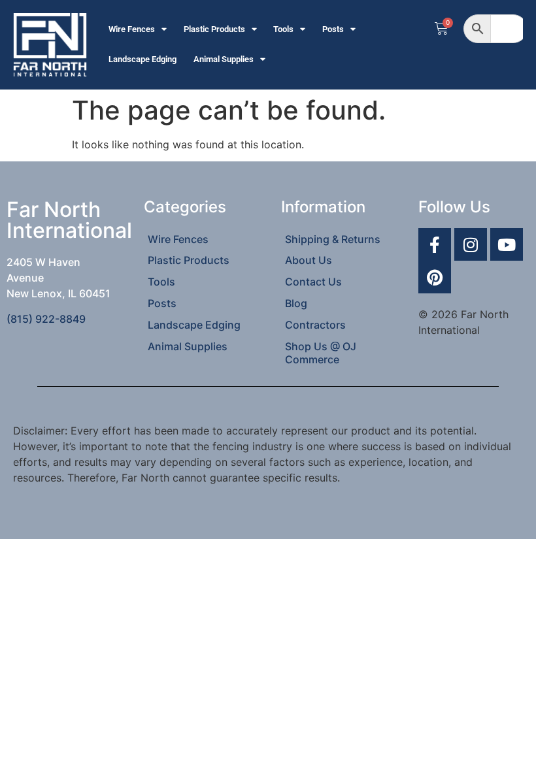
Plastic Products (214, 29)
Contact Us (313, 281)
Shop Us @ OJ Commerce (320, 353)
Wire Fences (132, 29)
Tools (283, 29)
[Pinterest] (434, 277)
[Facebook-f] (434, 244)
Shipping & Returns (332, 239)
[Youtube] (506, 244)
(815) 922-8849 (46, 318)
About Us (308, 260)
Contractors (315, 324)
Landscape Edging (142, 59)
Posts (333, 29)
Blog (296, 303)
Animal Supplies (223, 59)
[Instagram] (470, 244)
